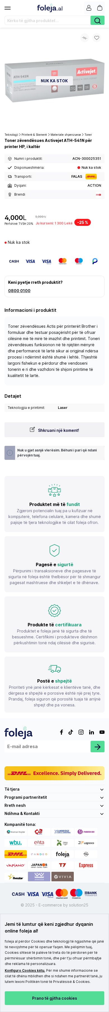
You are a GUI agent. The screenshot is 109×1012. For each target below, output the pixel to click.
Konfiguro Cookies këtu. (25, 970)
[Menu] (9, 6)
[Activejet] (98, 194)
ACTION (94, 185)
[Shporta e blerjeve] (100, 7)
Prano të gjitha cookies (54, 998)
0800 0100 (19, 290)
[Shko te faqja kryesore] (49, 7)
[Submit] (98, 746)
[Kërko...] (98, 20)
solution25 (78, 905)
